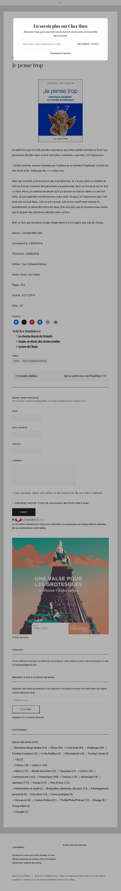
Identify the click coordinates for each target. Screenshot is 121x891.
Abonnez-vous (88, 44)
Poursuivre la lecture (60, 53)
